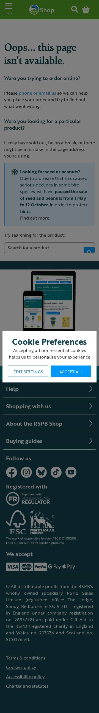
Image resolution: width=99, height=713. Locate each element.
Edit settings (28, 371)
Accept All (70, 371)
